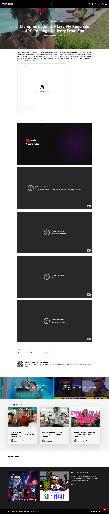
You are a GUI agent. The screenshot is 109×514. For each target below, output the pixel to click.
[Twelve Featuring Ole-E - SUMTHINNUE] (54, 501)
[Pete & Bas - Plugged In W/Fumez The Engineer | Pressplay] (27, 388)
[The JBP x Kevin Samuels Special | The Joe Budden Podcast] (81, 388)
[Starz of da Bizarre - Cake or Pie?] (23, 501)
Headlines (63, 21)
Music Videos (82, 429)
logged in (17, 459)
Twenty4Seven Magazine (50, 35)
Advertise (73, 484)
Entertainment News (49, 21)
